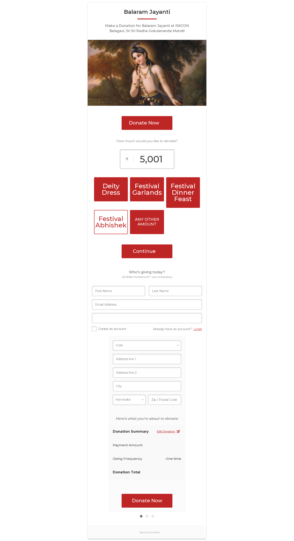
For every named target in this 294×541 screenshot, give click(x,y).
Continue (144, 251)
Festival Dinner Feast (183, 192)
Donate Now (144, 123)
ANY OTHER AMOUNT (147, 222)
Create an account (112, 329)
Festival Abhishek (111, 222)
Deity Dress (111, 189)
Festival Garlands (147, 189)
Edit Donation (166, 431)
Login (197, 329)
